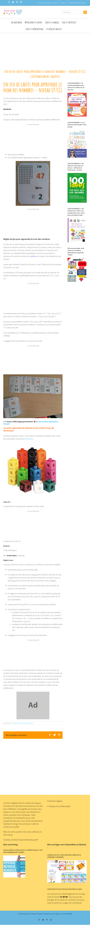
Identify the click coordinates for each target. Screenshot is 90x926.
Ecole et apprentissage (27, 723)
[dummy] (32, 693)
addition (33, 256)
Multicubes (28, 439)
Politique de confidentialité (59, 806)
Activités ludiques (16, 723)
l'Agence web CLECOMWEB (63, 914)
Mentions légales (55, 801)
